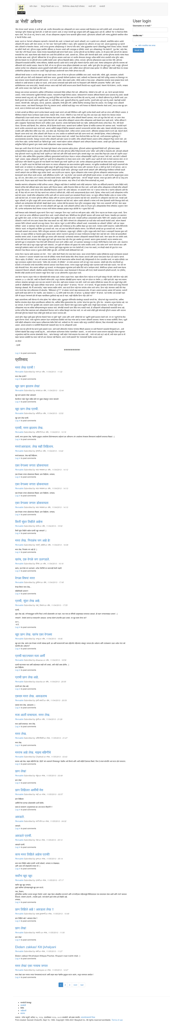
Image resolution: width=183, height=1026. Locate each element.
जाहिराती (23, 1010)
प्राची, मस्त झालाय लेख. (29, 427)
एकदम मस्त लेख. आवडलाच (31, 695)
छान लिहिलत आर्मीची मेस (29, 789)
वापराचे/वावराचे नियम (88, 1017)
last (82, 984)
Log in (17, 353)
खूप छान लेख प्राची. (27, 408)
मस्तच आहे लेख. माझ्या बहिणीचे (33, 752)
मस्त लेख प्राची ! (25, 367)
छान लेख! (20, 771)
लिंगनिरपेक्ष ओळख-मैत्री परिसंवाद (74, 6)
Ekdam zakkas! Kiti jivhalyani (35, 946)
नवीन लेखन (33, 6)
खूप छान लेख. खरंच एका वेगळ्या (33, 634)
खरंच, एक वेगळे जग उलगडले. (32, 559)
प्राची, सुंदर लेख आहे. (27, 600)
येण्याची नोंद (138, 50)
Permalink (19, 371)
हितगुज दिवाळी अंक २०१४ (50, 6)
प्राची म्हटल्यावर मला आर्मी (30, 655)
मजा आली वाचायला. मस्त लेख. (32, 714)
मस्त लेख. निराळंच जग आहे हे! (32, 540)
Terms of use (117, 1020)
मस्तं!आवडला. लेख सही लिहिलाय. (34, 446)
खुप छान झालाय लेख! (27, 386)
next (75, 984)
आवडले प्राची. (23, 835)
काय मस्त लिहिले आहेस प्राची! (32, 854)
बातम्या (22, 1013)
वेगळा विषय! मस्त (25, 577)
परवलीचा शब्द (138, 35)
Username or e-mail (142, 25)
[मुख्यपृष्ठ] (22, 9)
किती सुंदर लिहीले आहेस (28, 521)
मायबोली (102, 6)
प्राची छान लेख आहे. (27, 677)
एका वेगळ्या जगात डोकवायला (31, 465)
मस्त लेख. (21, 733)
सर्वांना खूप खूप (23, 875)
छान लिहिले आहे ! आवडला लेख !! (34, 909)
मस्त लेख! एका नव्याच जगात (31, 965)
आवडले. (20, 816)
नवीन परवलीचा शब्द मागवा (146, 45)
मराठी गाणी (92, 6)
